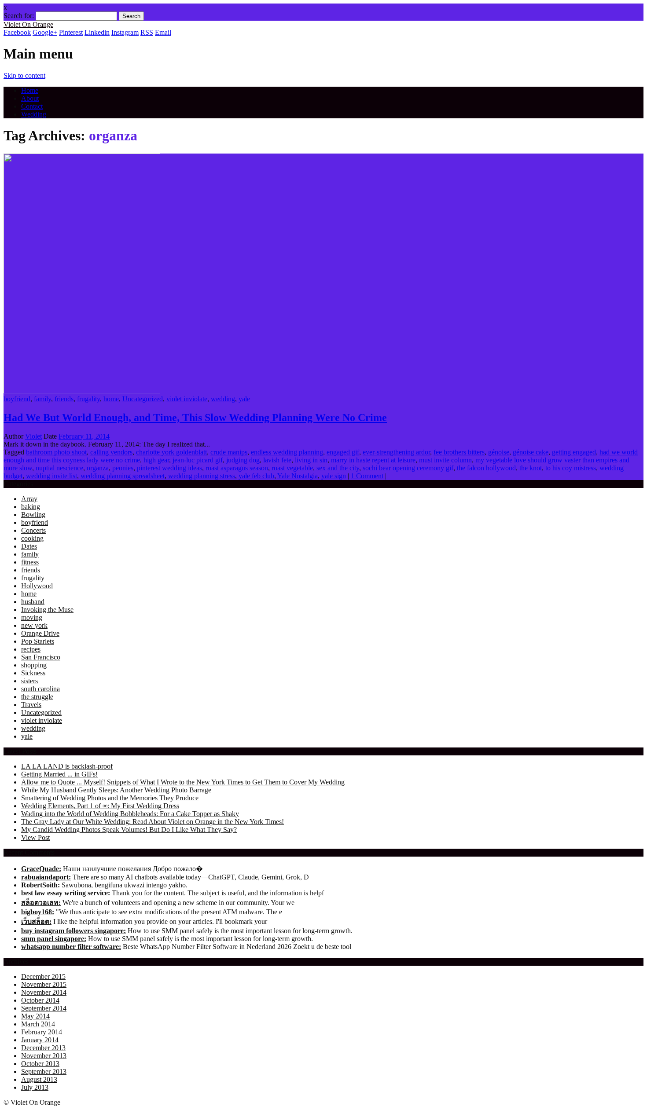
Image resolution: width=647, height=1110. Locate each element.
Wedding (33, 114)
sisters (29, 681)
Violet (33, 436)
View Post (35, 837)
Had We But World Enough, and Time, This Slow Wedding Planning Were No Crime (195, 417)
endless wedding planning (287, 452)
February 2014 (41, 1032)
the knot (530, 468)
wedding (223, 399)
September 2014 (43, 1008)
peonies (122, 468)
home (111, 399)
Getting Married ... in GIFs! (59, 774)
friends (64, 399)
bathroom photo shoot (56, 452)
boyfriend (17, 399)
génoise (498, 452)
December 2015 (43, 976)
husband (32, 601)
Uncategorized (142, 399)
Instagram (125, 32)
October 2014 (40, 1000)
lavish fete (277, 460)
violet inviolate (186, 399)
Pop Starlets (37, 641)
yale (244, 399)
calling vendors (111, 452)
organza (98, 468)
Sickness (33, 673)
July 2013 (34, 1087)
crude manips (228, 452)
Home (29, 90)
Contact (32, 106)
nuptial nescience (59, 468)
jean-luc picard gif (198, 460)
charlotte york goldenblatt (171, 452)
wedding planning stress (201, 476)
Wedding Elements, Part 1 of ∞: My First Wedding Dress (100, 806)
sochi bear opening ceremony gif (408, 468)
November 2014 (43, 992)
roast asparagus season (237, 468)
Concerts (33, 530)
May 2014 (35, 1016)
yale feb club (256, 476)
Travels (31, 704)
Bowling (33, 514)
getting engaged (574, 452)
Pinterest (71, 32)
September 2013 (43, 1071)
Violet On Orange (28, 24)
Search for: (19, 15)
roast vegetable (292, 468)
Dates (29, 546)
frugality (88, 399)
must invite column (445, 460)
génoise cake (530, 452)
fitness (30, 562)
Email (163, 32)
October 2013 (40, 1063)
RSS (146, 32)
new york (34, 625)
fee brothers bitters (459, 452)
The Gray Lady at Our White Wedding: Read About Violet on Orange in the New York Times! (152, 821)
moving (31, 617)
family (42, 399)
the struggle (37, 696)
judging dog (243, 460)
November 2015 (43, 984)
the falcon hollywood (486, 468)
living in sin (311, 460)
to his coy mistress (570, 468)
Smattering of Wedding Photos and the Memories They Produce (110, 798)
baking (30, 506)
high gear (156, 460)
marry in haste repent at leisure (373, 460)
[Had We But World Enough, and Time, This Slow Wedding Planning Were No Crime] (82, 391)
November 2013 (43, 1055)
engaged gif (343, 452)
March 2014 (38, 1024)
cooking (32, 538)
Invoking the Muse (47, 609)
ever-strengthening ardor (396, 452)
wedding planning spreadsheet (123, 476)
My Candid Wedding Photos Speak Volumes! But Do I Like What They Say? (129, 829)
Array (29, 498)
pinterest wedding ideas (169, 468)
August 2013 (39, 1079)
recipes (30, 649)
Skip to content (24, 75)
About (30, 98)
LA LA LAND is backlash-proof (67, 766)
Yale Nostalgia (297, 476)
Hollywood (37, 586)
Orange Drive (40, 633)
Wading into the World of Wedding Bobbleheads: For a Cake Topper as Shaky (130, 813)
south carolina (40, 688)
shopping (34, 665)
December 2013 (43, 1047)
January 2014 (40, 1040)
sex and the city (337, 468)
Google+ (45, 32)
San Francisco (40, 657)
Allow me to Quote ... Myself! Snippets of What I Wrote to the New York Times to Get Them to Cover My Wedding (183, 782)
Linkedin (97, 32)
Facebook (17, 32)
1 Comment (367, 476)
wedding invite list (51, 476)
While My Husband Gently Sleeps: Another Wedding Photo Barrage (116, 790)
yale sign (333, 476)
